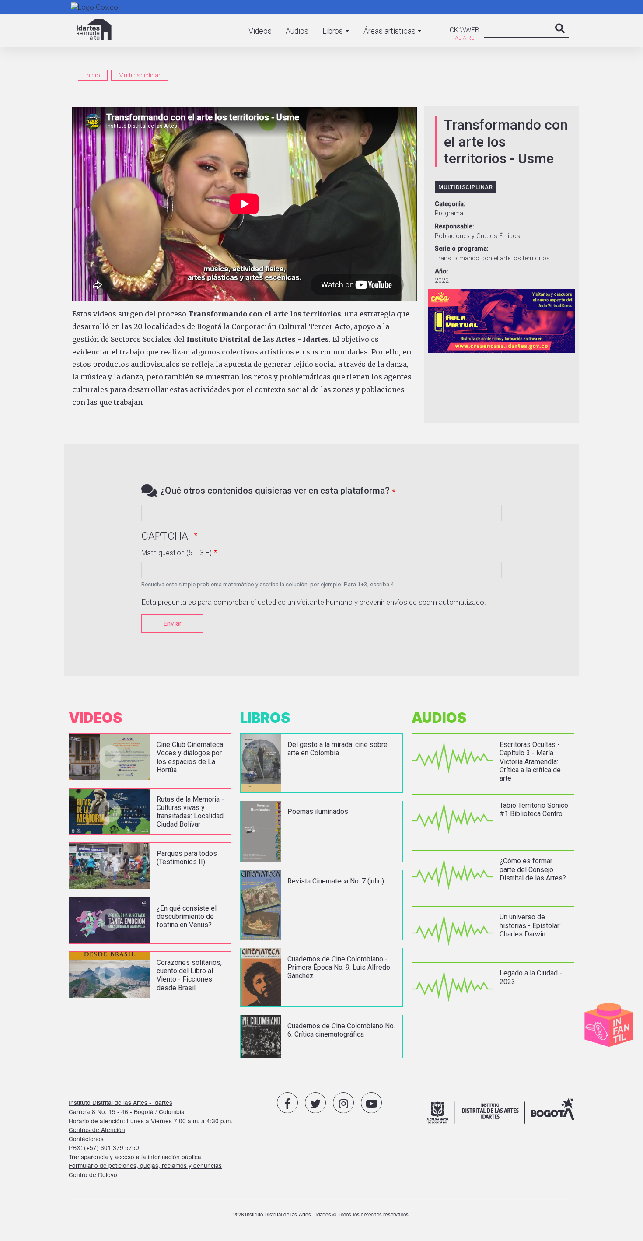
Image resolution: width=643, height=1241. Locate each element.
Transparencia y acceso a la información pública (135, 1156)
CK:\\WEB (464, 30)
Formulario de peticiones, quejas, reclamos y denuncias (145, 1165)
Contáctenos (86, 1138)
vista (150, 757)
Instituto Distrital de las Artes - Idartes (120, 1102)
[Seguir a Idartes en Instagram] (343, 1102)
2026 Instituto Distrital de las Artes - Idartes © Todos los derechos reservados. (321, 1214)
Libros (332, 31)
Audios (297, 31)
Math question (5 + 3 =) (176, 553)
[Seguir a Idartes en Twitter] (315, 1102)
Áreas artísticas (389, 31)
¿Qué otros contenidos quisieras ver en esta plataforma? (275, 490)
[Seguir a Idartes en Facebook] (287, 1102)
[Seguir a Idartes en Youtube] (371, 1102)
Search (560, 37)
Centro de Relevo (93, 1174)
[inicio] (94, 29)
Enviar (172, 623)
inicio (92, 75)
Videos (260, 31)
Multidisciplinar (140, 75)
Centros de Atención (97, 1129)
